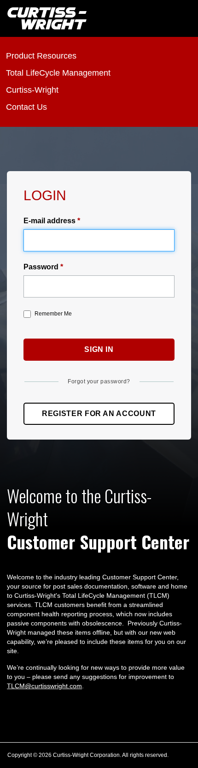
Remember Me (53, 313)
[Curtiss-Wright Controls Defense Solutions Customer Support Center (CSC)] (47, 18)
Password (40, 267)
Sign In (98, 349)
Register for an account (99, 413)
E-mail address (49, 221)
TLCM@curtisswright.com (44, 686)
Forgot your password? (99, 381)
